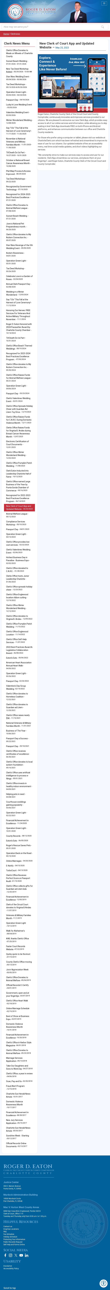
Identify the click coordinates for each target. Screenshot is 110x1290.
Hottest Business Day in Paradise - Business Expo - (18, 560)
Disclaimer (7, 1266)
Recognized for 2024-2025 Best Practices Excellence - (18, 197)
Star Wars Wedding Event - (18, 77)
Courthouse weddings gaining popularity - (16, 805)
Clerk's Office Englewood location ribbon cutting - (17, 597)
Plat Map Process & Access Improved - (18, 172)
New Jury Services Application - (16, 1121)
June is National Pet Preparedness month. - (16, 226)
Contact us (7, 1226)
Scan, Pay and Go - (19, 1081)
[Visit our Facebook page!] (5, 1255)
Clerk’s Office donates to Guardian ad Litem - (17, 707)
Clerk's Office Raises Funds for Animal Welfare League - (19, 378)
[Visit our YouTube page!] (21, 1255)
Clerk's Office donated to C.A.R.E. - (17, 569)
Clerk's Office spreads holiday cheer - (19, 588)
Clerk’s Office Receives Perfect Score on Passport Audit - (18, 878)
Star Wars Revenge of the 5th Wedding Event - (19, 246)
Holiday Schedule (10, 1237)
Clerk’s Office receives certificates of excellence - (18, 754)
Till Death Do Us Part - (16, 153)
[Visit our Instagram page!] (10, 1255)
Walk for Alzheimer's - (15, 932)
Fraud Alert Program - (15, 1087)
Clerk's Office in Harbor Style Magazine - (18, 1044)
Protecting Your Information (14, 1239)
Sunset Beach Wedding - (17, 62)
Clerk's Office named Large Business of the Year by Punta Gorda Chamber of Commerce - (18, 486)
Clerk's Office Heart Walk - (17, 1002)
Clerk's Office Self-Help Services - (16, 640)
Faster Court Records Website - (15, 948)
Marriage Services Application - (16, 1059)
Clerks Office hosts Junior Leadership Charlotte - (17, 579)
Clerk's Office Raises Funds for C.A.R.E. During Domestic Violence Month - (19, 420)
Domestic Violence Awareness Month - (14, 1027)
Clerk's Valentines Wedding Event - (18, 399)
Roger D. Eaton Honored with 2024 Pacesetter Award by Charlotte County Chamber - (19, 328)
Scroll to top (10, 1288)
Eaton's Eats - (17, 658)
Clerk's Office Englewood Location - (17, 633)
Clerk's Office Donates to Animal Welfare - (18, 979)
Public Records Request (12, 1242)
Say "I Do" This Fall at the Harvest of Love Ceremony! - (19, 131)
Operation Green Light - (16, 93)
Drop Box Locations (11, 1229)
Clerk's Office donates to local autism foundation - (19, 765)
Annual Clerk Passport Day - (18, 285)
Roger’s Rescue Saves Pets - (19, 846)
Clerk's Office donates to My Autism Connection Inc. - (18, 237)
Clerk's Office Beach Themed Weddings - (19, 347)
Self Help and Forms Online (14, 1245)
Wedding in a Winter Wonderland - (17, 293)
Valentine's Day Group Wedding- (16, 687)
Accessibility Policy (11, 1269)
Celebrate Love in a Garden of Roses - (19, 277)
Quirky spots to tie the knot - (18, 955)
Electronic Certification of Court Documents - (17, 444)
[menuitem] (19, 474)
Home (6, 34)
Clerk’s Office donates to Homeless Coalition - (17, 697)
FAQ (5, 1232)
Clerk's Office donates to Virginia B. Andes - (19, 617)
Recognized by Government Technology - (18, 188)
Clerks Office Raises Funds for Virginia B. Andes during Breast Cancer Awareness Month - (18, 432)
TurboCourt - (17, 870)
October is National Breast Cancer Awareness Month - (18, 163)
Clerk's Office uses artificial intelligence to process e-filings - (18, 775)
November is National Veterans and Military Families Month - (19, 143)
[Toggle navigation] (104, 3)
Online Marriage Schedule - (17, 1010)
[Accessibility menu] (103, 1283)
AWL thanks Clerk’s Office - (17, 940)
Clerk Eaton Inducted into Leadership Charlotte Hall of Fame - (18, 474)
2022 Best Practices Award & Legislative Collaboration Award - (19, 650)
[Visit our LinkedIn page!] (26, 1255)
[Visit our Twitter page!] (16, 1255)
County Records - (19, 836)
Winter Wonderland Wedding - (19, 121)
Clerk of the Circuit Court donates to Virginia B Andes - (18, 907)
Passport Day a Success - (17, 739)
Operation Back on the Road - (19, 854)
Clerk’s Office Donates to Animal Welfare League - (17, 208)
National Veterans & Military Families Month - (18, 724)
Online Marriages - (19, 861)
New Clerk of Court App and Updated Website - (19, 507)
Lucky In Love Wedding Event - (19, 106)
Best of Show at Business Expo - (17, 1017)
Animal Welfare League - (17, 515)
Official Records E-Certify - (17, 986)
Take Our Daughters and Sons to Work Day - (19, 1067)
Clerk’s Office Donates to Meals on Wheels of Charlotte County (19, 53)
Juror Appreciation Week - (17, 971)
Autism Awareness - (15, 254)
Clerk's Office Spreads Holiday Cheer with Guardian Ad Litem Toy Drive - (19, 409)
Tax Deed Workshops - (16, 85)
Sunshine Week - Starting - (17, 1137)
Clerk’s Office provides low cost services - (18, 543)
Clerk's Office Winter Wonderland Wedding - (16, 455)
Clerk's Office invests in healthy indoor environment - (19, 786)
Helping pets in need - (15, 795)
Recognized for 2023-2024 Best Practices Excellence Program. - (18, 356)
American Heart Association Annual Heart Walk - (19, 665)
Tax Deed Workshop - (15, 269)
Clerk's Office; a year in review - (19, 1075)
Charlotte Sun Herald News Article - (18, 1095)
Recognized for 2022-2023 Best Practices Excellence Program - (18, 498)
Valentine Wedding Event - (18, 113)
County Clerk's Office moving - (19, 963)
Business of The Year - (16, 732)
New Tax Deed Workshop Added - (19, 70)
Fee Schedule (8, 1234)
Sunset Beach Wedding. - (17, 217)
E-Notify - (15, 866)
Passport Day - (17, 100)
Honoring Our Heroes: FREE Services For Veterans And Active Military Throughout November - (18, 315)
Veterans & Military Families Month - (18, 916)
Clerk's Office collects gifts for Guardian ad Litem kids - (19, 889)
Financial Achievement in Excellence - (17, 822)
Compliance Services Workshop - (16, 523)
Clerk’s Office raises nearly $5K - (18, 716)
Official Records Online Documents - (16, 1145)
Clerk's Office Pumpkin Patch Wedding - (19, 464)
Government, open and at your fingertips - (18, 994)
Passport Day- (17, 681)
